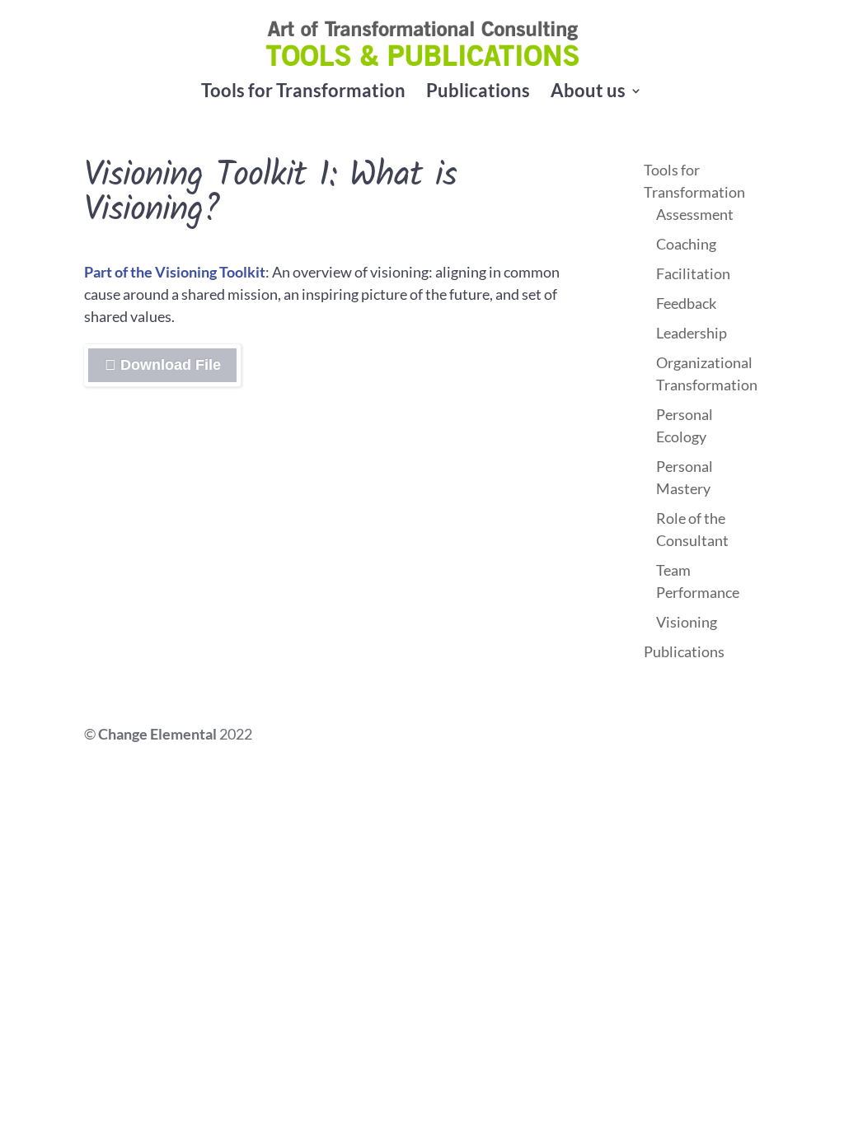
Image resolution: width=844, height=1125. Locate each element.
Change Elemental (157, 734)
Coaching (686, 244)
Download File (224, 369)
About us (588, 93)
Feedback (686, 303)
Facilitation (693, 273)
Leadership (691, 333)
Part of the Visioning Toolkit (174, 272)
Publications (478, 93)
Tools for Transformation (303, 93)
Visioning (686, 622)
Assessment (695, 214)
